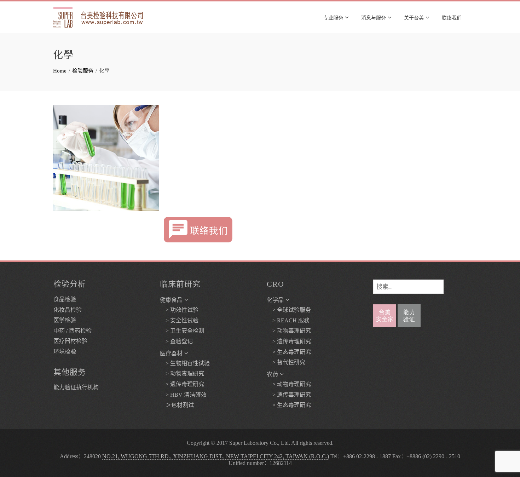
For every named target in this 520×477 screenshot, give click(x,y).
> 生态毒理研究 (289, 352)
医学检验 (64, 320)
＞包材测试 (177, 405)
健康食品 (171, 300)
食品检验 (64, 299)
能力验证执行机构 (76, 387)
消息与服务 (373, 17)
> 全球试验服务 (289, 310)
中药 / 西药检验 (72, 331)
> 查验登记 (176, 341)
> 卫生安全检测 (182, 331)
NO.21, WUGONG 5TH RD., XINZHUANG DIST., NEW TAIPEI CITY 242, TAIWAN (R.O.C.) (215, 456)
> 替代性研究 (286, 362)
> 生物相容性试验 (185, 363)
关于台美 (414, 17)
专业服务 (333, 17)
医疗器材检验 (70, 341)
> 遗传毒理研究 (182, 384)
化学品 (275, 300)
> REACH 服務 (288, 320)
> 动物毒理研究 (182, 373)
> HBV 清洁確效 (183, 395)
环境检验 (64, 352)
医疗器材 (171, 353)
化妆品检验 (67, 310)
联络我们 (452, 17)
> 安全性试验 (179, 320)
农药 (272, 374)
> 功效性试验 (179, 310)
